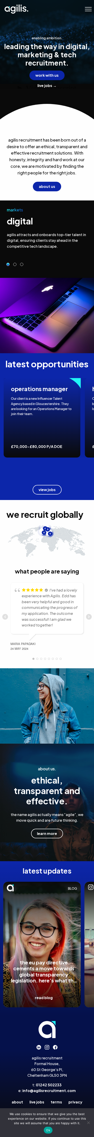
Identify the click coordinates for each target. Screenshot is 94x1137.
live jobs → (47, 85)
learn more (47, 833)
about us (47, 186)
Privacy (75, 1102)
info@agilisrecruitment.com (49, 1090)
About (17, 1102)
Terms (56, 1102)
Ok (48, 1130)
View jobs (47, 489)
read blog (44, 997)
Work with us (47, 75)
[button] (88, 9)
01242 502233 (49, 1084)
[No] (88, 1122)
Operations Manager (39, 388)
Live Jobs (36, 1102)
